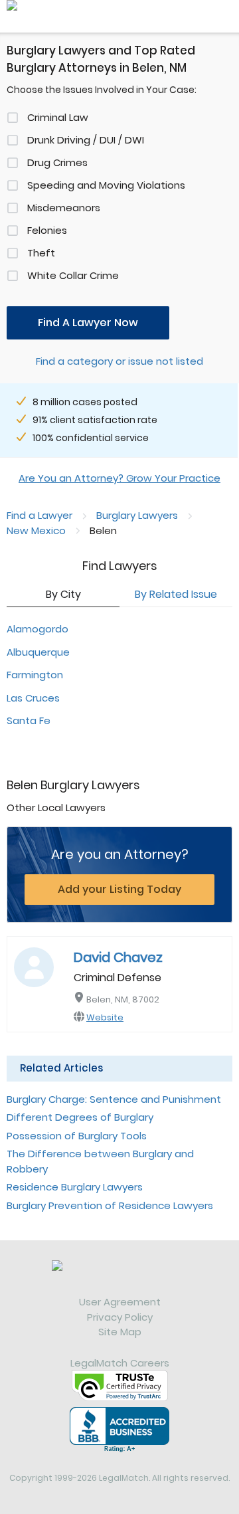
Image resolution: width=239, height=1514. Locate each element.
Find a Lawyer (39, 515)
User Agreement (120, 1302)
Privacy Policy (120, 1317)
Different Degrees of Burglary (80, 1117)
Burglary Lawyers (137, 515)
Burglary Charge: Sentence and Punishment (114, 1099)
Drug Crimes (57, 162)
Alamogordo (37, 629)
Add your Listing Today (119, 889)
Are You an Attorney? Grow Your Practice (119, 478)
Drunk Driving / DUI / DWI (85, 140)
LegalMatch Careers (119, 1363)
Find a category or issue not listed (119, 361)
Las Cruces (33, 698)
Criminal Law (57, 117)
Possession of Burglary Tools (77, 1136)
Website (104, 1017)
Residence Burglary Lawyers (75, 1187)
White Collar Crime (73, 275)
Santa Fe (28, 720)
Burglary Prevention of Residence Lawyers (110, 1205)
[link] (119, 1277)
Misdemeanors (63, 208)
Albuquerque (38, 652)
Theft (41, 253)
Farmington (35, 675)
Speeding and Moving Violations (106, 185)
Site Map (119, 1332)
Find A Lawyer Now (88, 322)
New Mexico (36, 530)
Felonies (47, 230)
